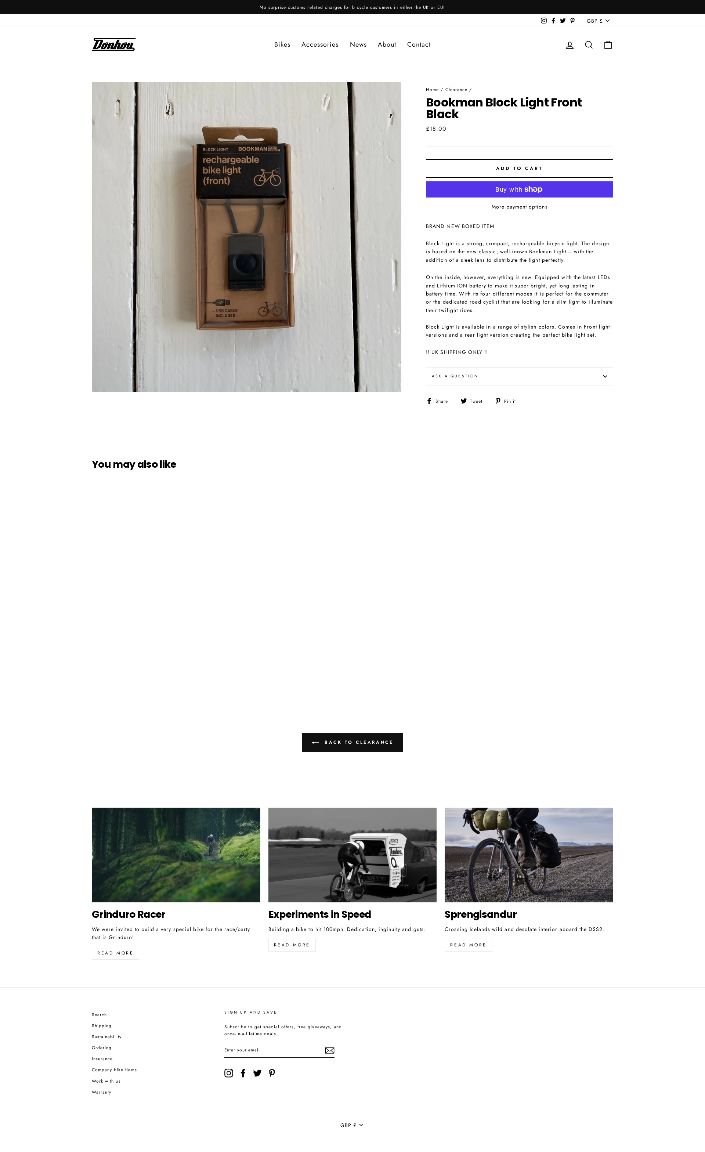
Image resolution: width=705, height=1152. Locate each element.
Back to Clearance (358, 742)
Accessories (320, 44)
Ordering (102, 1047)
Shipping (102, 1025)
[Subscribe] (330, 1050)
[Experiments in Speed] (352, 855)
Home (432, 89)
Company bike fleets (114, 1069)
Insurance (102, 1058)
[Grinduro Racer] (176, 855)
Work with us (106, 1081)
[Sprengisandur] (529, 855)
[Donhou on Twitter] (257, 1073)
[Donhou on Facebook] (243, 1073)
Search (99, 1014)
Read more (115, 953)
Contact (419, 44)
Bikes (282, 44)
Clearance (456, 89)
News (358, 44)
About (387, 44)
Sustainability (107, 1036)
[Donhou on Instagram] (228, 1073)
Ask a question (455, 376)
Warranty (101, 1092)
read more (292, 945)
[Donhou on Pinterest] (271, 1073)
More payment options (520, 206)
